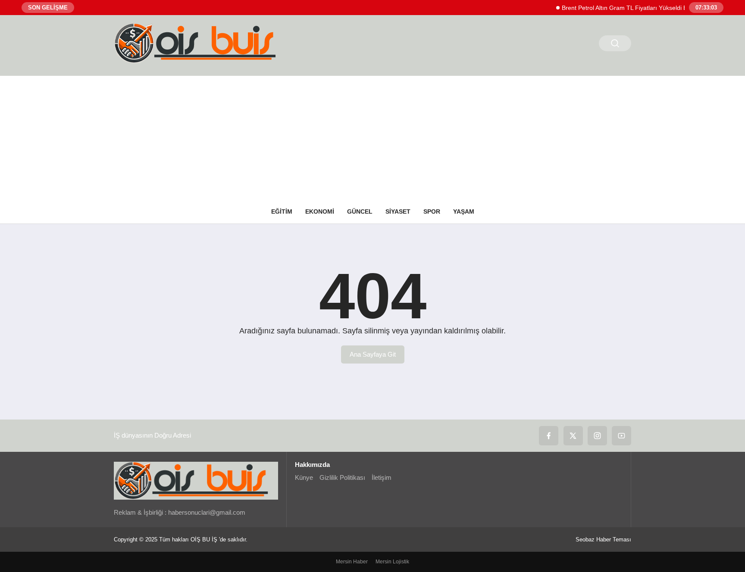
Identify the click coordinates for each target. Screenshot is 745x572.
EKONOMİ (319, 211)
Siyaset (397, 211)
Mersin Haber (352, 562)
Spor (431, 211)
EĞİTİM (281, 211)
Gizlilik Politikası (342, 477)
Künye (304, 477)
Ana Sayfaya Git (373, 354)
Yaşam (463, 211)
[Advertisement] (372, 136)
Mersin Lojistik (392, 562)
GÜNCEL (359, 211)
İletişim (381, 477)
